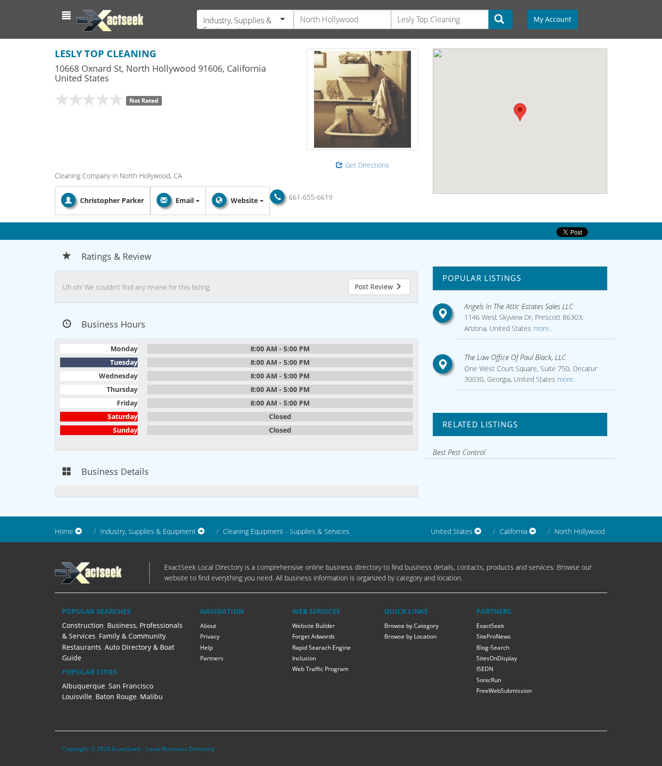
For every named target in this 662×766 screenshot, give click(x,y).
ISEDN (484, 669)
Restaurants (81, 647)
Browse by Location (410, 636)
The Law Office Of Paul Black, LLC (515, 357)
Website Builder (313, 626)
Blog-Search (492, 647)
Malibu (151, 696)
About (208, 626)
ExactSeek (490, 626)
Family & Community (132, 636)
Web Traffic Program (320, 669)
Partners (211, 658)
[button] (67, 15)
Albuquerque (83, 685)
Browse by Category (411, 626)
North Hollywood (579, 531)
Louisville (77, 696)
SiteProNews (493, 636)
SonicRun (488, 680)
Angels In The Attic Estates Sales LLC (518, 306)
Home (64, 531)
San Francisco (131, 685)
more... (542, 328)
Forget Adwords (313, 636)
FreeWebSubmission (504, 691)
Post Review (375, 286)
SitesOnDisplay (496, 658)
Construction (83, 625)
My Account (552, 19)
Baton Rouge (116, 696)
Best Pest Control (459, 452)
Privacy (210, 636)
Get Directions (367, 165)
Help (206, 647)
